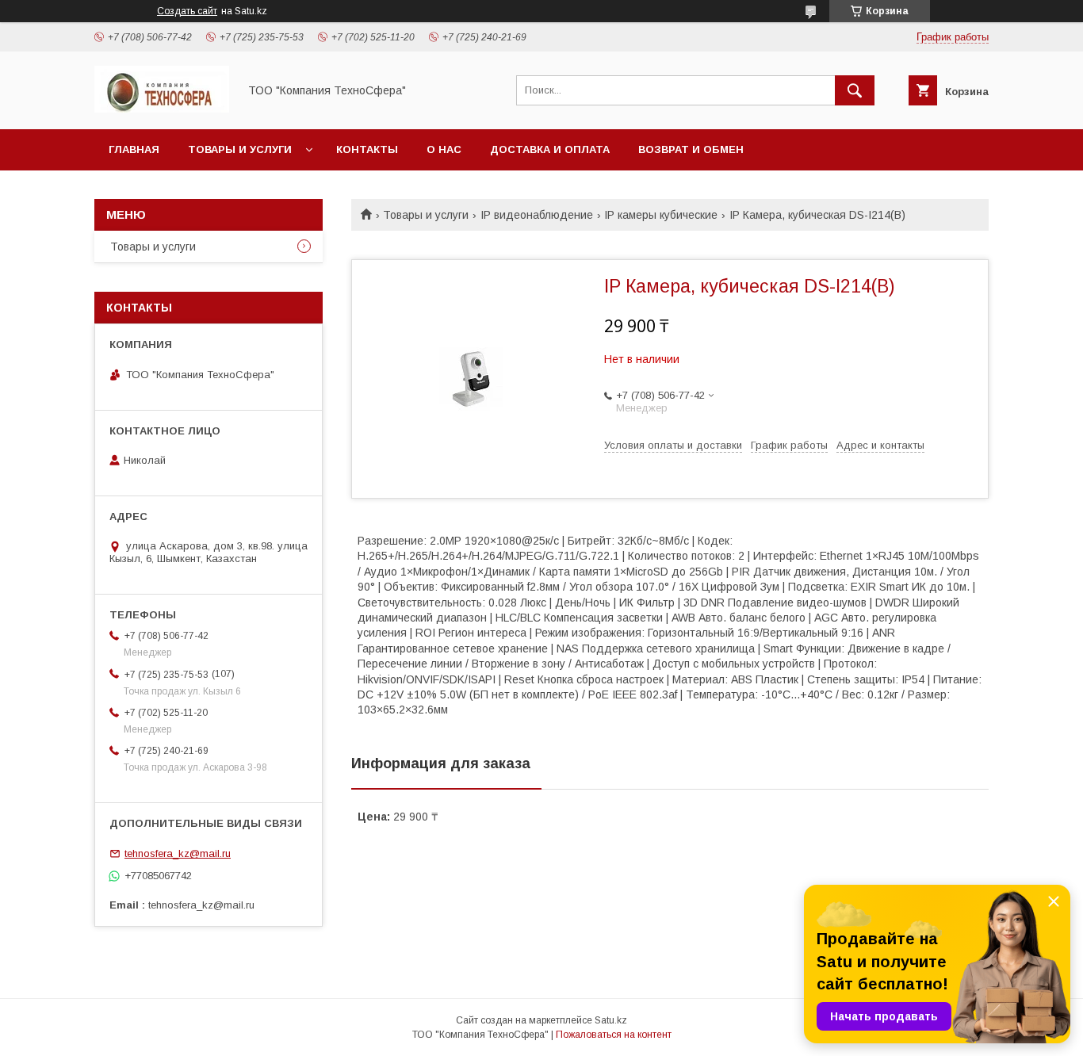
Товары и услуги (240, 149)
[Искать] (854, 90)
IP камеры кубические (661, 215)
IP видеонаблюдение (536, 215)
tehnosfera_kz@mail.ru (177, 853)
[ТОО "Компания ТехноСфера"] (161, 108)
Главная (134, 149)
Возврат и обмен (691, 149)
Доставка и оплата (550, 149)
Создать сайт (187, 11)
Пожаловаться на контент (614, 1034)
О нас (444, 149)
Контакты (367, 149)
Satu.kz (611, 1020)
